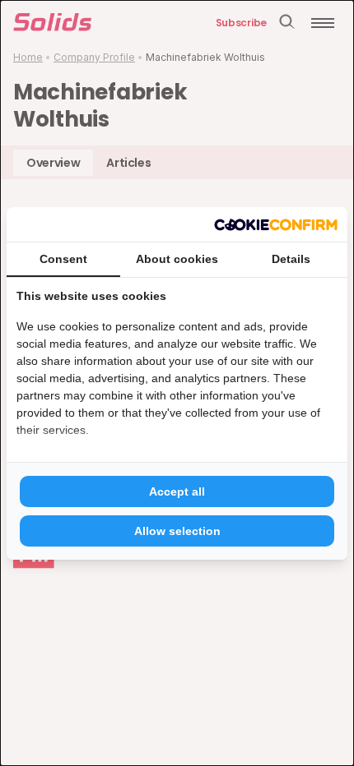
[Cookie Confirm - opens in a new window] (276, 224)
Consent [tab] (63, 258)
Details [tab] (291, 258)
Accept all (177, 491)
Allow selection (177, 531)
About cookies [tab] (177, 258)
